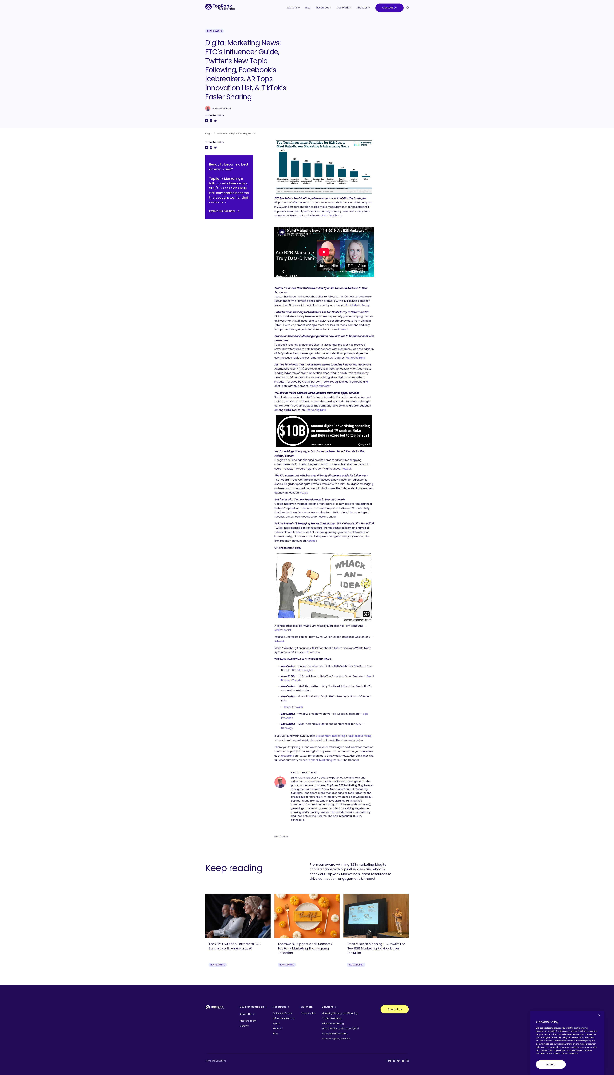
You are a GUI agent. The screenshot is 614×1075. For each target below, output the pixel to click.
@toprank (287, 756)
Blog (207, 133)
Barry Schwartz (293, 707)
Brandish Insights (302, 670)
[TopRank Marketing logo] (215, 1007)
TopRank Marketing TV (321, 760)
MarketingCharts (331, 215)
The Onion (313, 652)
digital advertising (360, 736)
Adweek (343, 329)
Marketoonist (282, 630)
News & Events (214, 31)
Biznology (287, 728)
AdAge (304, 492)
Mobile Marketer (320, 386)
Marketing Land (355, 358)
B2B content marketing (330, 736)
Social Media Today (358, 305)
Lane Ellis (227, 108)
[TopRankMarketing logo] (220, 7)
